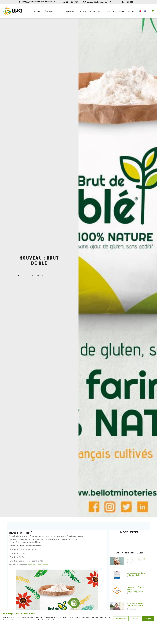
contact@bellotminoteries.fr (99, 2)
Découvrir (49, 11)
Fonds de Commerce (115, 11)
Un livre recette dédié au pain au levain (136, 560)
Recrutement (96, 11)
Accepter (148, 619)
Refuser (135, 619)
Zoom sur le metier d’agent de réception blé (136, 605)
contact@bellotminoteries (38, 565)
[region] (78, 616)
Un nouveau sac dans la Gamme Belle (136, 574)
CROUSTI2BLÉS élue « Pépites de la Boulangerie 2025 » (135, 589)
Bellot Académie (67, 11)
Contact (132, 11)
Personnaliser (121, 619)
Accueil (37, 11)
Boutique (82, 11)
